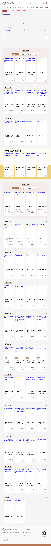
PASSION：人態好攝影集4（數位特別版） (20, 485)
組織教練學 (30, 135)
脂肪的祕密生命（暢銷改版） (42, 392)
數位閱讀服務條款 (17, 534)
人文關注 (35, 54)
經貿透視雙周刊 (42, 206)
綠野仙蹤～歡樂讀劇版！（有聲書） (31, 362)
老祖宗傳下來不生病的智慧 (31, 331)
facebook (30, 532)
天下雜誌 (18, 206)
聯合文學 (29, 238)
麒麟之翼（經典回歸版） (20, 168)
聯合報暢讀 (19, 517)
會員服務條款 (16, 532)
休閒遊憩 (29, 188)
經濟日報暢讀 (8, 517)
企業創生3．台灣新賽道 (20, 136)
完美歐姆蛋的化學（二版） (9, 392)
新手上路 (23, 532)
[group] (25, 19)
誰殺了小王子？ (31, 269)
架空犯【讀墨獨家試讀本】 (31, 168)
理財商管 (15, 54)
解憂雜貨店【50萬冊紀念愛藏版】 (8, 169)
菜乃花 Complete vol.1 (41, 485)
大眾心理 (22, 54)
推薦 (3, 7)
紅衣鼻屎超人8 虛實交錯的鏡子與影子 (31, 106)
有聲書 (32, 7)
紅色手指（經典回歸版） (42, 168)
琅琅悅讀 (42, 7)
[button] (4, 37)
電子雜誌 (20, 7)
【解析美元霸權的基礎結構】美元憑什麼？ (31, 74)
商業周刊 (29, 206)
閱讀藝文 (35, 188)
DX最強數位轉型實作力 (19, 73)
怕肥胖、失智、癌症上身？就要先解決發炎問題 (42, 331)
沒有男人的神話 (42, 269)
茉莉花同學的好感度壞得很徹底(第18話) (20, 454)
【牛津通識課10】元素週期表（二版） (30, 393)
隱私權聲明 (15, 535)
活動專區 (38, 7)
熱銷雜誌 (15, 188)
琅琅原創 (47, 7)
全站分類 (9, 7)
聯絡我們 (23, 535)
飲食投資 (40, 135)
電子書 (14, 7)
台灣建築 (18, 238)
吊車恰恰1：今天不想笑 (20, 105)
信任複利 (40, 72)
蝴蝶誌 (17, 391)
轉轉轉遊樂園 (19, 269)
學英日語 (22, 188)
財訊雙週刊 (8, 206)
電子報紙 (27, 7)
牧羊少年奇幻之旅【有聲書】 (9, 361)
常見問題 (23, 534)
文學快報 (29, 54)
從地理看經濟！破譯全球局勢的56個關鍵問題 (9, 74)
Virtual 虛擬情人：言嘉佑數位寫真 (9, 485)
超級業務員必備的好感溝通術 (9, 136)
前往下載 (44, 536)
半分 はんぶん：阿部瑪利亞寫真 (31, 485)
